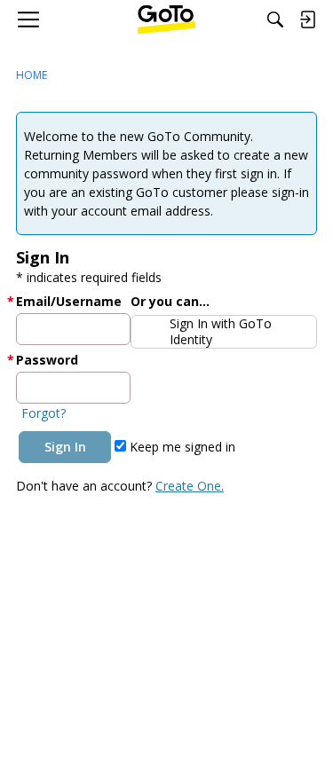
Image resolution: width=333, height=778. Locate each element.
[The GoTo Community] (166, 19)
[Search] (275, 19)
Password (47, 359)
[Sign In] (307, 19)
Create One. (189, 485)
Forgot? (43, 413)
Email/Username (69, 301)
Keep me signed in (180, 446)
